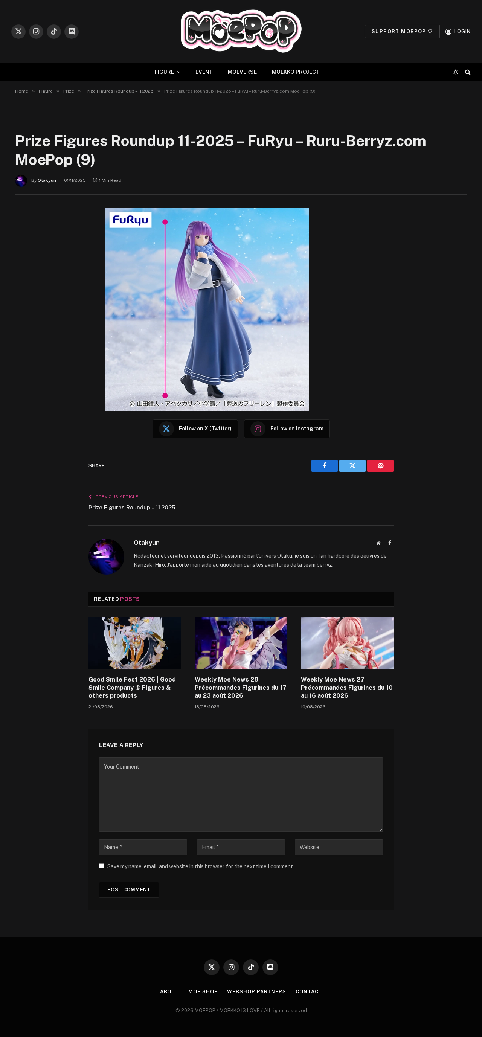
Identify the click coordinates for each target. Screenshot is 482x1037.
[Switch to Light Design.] (455, 72)
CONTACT (309, 991)
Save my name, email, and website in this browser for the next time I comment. (200, 866)
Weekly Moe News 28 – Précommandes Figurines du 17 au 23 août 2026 (241, 688)
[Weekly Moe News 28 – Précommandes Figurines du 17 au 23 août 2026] (241, 643)
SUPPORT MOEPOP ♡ (402, 31)
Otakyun (47, 180)
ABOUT (169, 991)
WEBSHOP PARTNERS (256, 991)
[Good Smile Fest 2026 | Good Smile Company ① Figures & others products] (134, 643)
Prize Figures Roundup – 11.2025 (131, 507)
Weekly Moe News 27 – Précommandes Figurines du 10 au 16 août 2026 (347, 688)
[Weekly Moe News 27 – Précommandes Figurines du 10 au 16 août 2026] (347, 643)
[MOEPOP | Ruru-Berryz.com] (241, 31)
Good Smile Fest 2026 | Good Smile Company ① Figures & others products (132, 688)
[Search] (467, 72)
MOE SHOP (203, 991)
